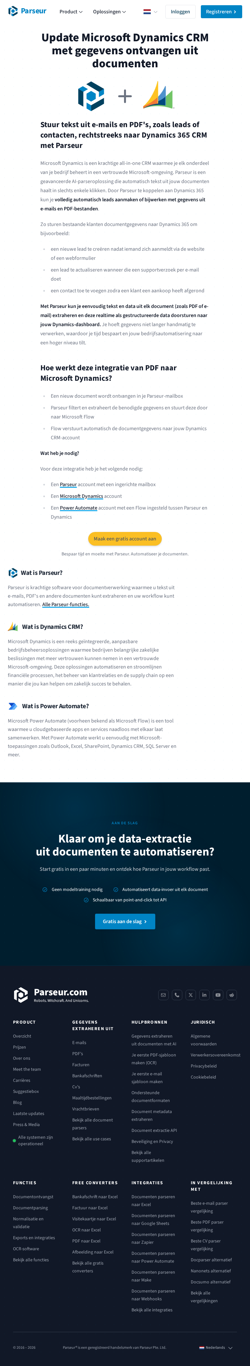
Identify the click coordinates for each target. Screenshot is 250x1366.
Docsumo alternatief (210, 1282)
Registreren (219, 11)
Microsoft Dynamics (81, 496)
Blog (17, 1102)
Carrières (21, 1080)
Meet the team (27, 1069)
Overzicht (22, 1036)
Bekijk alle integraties (152, 1310)
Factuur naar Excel (90, 1208)
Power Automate (78, 507)
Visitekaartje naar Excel (94, 1219)
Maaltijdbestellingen (92, 1098)
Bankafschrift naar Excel (95, 1197)
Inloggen (180, 11)
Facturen (81, 1065)
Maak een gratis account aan (125, 538)
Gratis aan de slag (122, 921)
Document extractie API (154, 1130)
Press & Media (26, 1124)
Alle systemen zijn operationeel (35, 1140)
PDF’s (77, 1054)
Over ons (21, 1058)
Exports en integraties (34, 1238)
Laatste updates (28, 1113)
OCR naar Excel (86, 1230)
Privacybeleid (204, 1066)
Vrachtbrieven (85, 1109)
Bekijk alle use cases (91, 1139)
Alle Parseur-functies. (65, 604)
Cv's (76, 1087)
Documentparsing (30, 1208)
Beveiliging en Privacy (152, 1141)
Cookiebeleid (203, 1077)
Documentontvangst (33, 1197)
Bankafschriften (87, 1076)
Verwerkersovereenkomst (216, 1055)
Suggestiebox (26, 1091)
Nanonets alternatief (211, 1271)
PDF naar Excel (86, 1241)
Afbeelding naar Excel (93, 1252)
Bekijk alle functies (31, 1260)
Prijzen (19, 1047)
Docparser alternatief (211, 1260)
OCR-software (26, 1249)
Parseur (68, 484)
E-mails (79, 1043)
